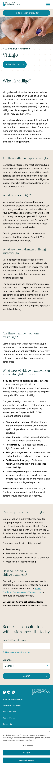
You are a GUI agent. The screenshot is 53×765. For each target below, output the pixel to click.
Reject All (26, 753)
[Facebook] (4, 692)
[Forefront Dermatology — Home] (11, 4)
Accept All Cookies (26, 760)
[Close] (50, 731)
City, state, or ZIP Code (14, 640)
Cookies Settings (26, 745)
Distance (7, 659)
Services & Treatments (12, 705)
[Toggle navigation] (48, 4)
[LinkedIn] (8, 692)
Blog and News (9, 718)
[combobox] (26, 646)
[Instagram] (13, 692)
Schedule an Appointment (13, 699)
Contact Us (7, 724)
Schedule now (12, 64)
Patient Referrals (9, 712)
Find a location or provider (26, 13)
